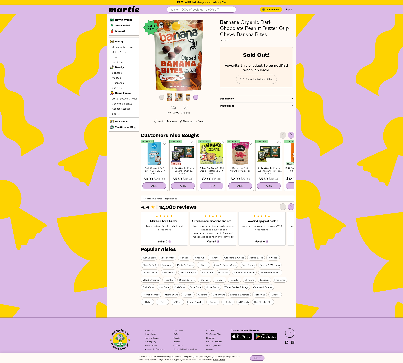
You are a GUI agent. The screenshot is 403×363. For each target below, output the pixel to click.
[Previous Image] (161, 97)
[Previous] (283, 135)
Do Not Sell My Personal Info (185, 349)
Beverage (167, 265)
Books (213, 302)
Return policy (150, 341)
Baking (204, 279)
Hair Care (164, 287)
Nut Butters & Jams (244, 272)
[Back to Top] (289, 332)
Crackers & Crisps (122, 46)
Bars (203, 265)
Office (177, 302)
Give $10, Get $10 (213, 345)
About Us (149, 330)
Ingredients (227, 106)
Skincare (117, 72)
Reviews (176, 341)
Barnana (229, 22)
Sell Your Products (214, 341)
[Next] (291, 135)
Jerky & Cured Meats (224, 265)
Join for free (273, 9)
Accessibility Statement (155, 349)
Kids (147, 302)
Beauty (234, 279)
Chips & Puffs (149, 265)
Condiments (168, 272)
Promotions (178, 330)
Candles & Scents (122, 103)
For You (184, 257)
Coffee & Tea (119, 51)
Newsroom (210, 338)
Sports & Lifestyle (239, 294)
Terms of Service (152, 338)
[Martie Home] (121, 9)
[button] (178, 55)
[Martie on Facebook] (286, 342)
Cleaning (202, 294)
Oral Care (179, 287)
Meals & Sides (149, 272)
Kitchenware (171, 294)
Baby (219, 279)
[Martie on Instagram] (292, 342)
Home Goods (212, 287)
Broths (169, 279)
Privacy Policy (151, 345)
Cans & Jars (248, 265)
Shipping (177, 338)
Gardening (259, 294)
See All (115, 61)
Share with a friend (193, 121)
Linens (275, 294)
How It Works (151, 334)
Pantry (214, 257)
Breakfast (223, 272)
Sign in (289, 9)
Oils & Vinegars (188, 272)
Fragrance (118, 82)
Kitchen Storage (121, 108)
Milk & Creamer (150, 279)
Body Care (148, 287)
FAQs (175, 334)
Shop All (199, 257)
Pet (162, 302)
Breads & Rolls (187, 279)
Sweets (116, 56)
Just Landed (149, 257)
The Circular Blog (263, 302)
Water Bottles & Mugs (124, 98)
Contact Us (178, 345)
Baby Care (195, 287)
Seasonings (207, 272)
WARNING (147, 198)
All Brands (243, 302)
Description (227, 99)
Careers (209, 349)
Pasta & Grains (185, 265)
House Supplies (195, 302)
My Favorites (167, 257)
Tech (228, 302)
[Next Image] (195, 97)
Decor (188, 294)
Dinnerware (219, 294)
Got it (257, 358)
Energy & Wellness (270, 265)
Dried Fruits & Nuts (270, 272)
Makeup (116, 77)
